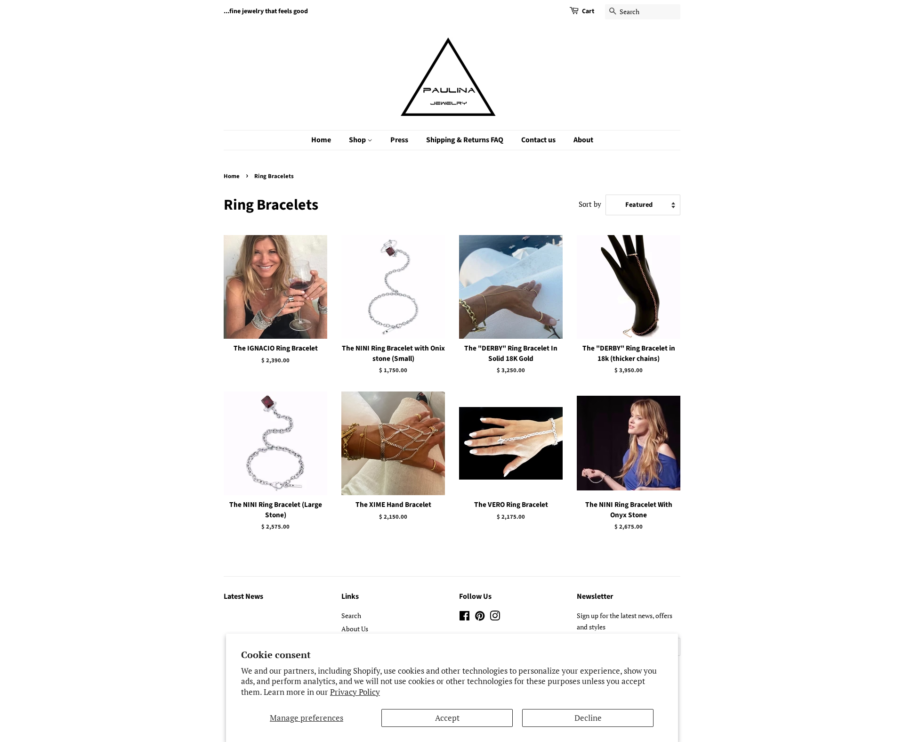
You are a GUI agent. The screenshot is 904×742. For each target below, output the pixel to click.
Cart (588, 11)
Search (351, 615)
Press (399, 140)
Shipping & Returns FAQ (464, 140)
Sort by (590, 204)
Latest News (243, 596)
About (583, 140)
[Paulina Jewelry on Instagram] (495, 617)
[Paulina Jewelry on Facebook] (464, 617)
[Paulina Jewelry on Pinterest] (480, 617)
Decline (588, 717)
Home (321, 140)
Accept (447, 717)
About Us (354, 628)
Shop (358, 140)
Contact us (538, 140)
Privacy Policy (355, 691)
